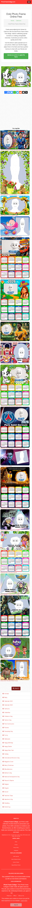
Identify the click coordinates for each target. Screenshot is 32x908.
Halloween (7, 739)
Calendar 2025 (8, 701)
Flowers (6, 727)
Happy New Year (9, 750)
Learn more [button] (24, 900)
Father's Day (7, 720)
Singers (6, 788)
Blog (15, 896)
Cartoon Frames (16, 862)
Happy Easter (8, 746)
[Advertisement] (16, 111)
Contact (16, 844)
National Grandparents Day (12, 777)
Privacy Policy (16, 847)
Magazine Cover (8, 761)
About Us (21, 896)
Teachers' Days (8, 795)
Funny (6, 735)
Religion (6, 784)
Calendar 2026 (8, 705)
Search (16, 688)
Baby (5, 697)
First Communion (9, 724)
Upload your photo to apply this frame (16, 56)
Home (12, 20)
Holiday (6, 754)
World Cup (7, 807)
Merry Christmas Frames (16, 859)
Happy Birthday (8, 743)
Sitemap (9, 896)
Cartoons (18, 20)
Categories (16, 850)
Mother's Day (8, 773)
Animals (6, 694)
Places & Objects (9, 780)
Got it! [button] (16, 904)
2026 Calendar (16, 856)
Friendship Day (8, 731)
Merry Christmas (9, 765)
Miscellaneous (8, 769)
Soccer (6, 792)
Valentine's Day (8, 799)
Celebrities (7, 712)
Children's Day (8, 716)
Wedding (6, 803)
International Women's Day (12, 758)
